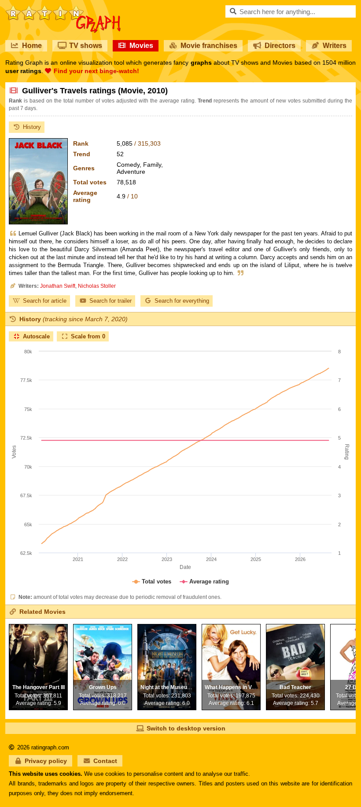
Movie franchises (208, 45)
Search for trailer (110, 300)
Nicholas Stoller (97, 286)
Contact (105, 760)
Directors (280, 45)
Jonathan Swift (57, 286)
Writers (334, 45)
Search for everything (182, 300)
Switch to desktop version (186, 728)
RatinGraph (63, 8)
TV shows (85, 45)
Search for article (44, 300)
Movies (141, 45)
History (32, 127)
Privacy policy (46, 760)
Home (32, 45)
